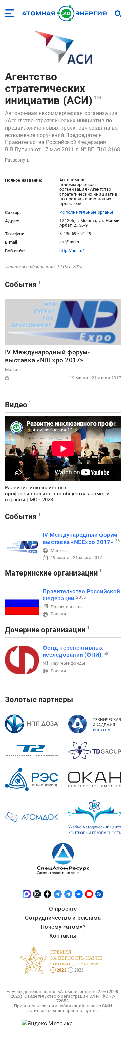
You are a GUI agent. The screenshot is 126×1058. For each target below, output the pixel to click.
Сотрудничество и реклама (63, 917)
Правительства (67, 606)
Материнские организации (51, 573)
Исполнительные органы (86, 212)
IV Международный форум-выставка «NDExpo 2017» (47, 356)
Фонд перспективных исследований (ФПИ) (73, 651)
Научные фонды (68, 663)
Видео (16, 405)
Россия (58, 613)
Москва (13, 369)
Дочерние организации (45, 630)
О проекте (63, 908)
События (21, 284)
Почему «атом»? (63, 926)
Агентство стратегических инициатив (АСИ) (48, 88)
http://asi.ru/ (71, 250)
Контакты (63, 935)
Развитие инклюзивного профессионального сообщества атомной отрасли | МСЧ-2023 (57, 494)
